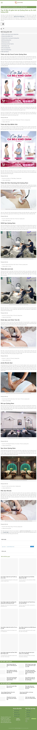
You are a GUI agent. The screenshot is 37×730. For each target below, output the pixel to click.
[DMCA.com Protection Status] (34, 718)
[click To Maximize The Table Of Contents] (2, 24)
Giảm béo (28, 712)
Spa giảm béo (16, 716)
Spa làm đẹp (5, 532)
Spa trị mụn (16, 712)
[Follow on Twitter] (26, 719)
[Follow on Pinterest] (28, 719)
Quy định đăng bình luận (10, 546)
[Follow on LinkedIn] (26, 721)
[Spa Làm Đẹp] (18, 3)
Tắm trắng (28, 710)
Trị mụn (27, 714)
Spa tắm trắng (17, 714)
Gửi (32, 546)
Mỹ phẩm (28, 716)
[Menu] (2, 2)
